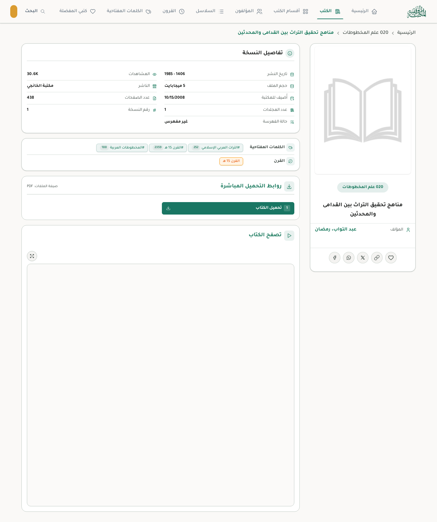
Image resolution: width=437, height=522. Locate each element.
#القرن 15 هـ (169, 148)
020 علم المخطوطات (365, 33)
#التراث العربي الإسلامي (217, 148)
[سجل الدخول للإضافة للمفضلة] (391, 257)
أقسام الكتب (287, 11)
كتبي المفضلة (73, 11)
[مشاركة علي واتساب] (348, 257)
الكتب (326, 11)
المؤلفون (244, 11)
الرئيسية (360, 11)
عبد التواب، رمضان (335, 229)
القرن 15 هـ (231, 161)
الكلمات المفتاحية (125, 11)
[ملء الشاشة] (32, 256)
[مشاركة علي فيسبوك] (334, 257)
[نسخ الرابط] (377, 257)
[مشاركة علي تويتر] (363, 257)
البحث (31, 11)
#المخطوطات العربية (123, 148)
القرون (169, 11)
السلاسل (205, 11)
